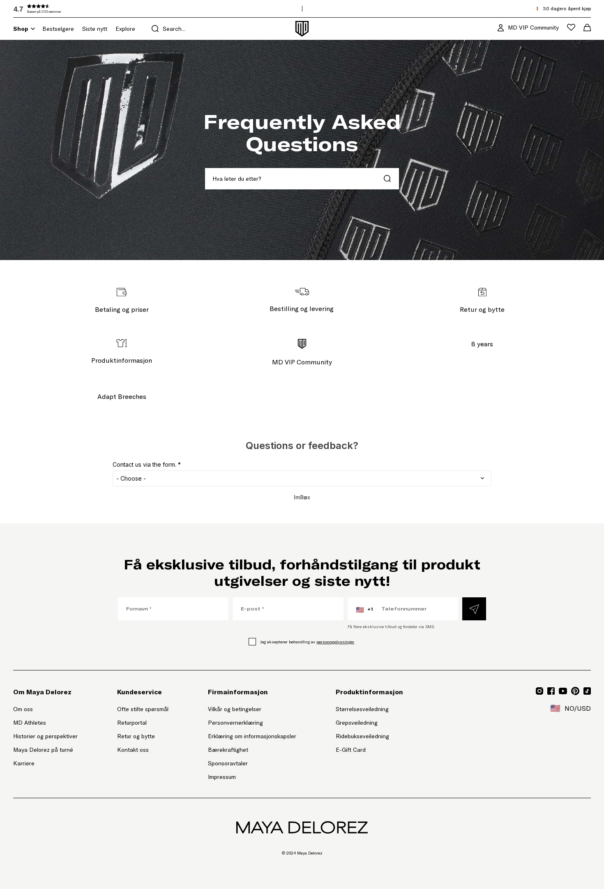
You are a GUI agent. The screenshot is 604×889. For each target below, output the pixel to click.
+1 (364, 610)
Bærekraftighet (228, 749)
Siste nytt (94, 28)
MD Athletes (29, 722)
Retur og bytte (136, 736)
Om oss (23, 709)
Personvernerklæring (235, 722)
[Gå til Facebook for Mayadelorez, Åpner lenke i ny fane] (551, 691)
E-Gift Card (351, 749)
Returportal (142, 722)
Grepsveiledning (357, 722)
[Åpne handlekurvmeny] (587, 28)
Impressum (222, 777)
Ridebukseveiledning (362, 736)
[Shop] (33, 29)
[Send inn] (474, 608)
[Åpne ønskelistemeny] (571, 27)
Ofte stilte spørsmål (142, 709)
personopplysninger (335, 642)
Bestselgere (58, 28)
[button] (74, 8)
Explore (125, 28)
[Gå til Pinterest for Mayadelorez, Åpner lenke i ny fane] (575, 691)
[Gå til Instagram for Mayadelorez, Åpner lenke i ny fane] (539, 691)
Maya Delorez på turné (43, 749)
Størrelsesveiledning (362, 709)
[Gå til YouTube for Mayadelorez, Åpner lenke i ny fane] (563, 691)
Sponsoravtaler (228, 763)
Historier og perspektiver (45, 736)
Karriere (24, 763)
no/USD (570, 708)
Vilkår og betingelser (234, 709)
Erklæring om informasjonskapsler (252, 736)
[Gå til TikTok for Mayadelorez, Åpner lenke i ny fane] (587, 691)
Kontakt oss (133, 749)
